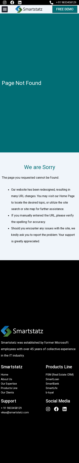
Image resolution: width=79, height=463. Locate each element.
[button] (5, 9)
